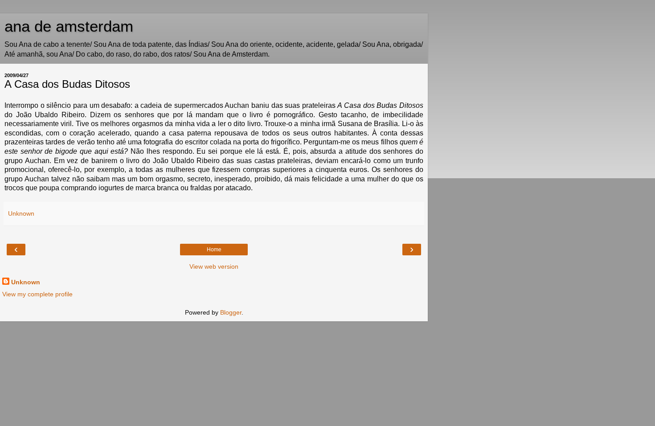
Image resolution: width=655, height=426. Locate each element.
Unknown (25, 282)
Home (214, 249)
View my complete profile (37, 294)
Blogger (231, 312)
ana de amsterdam (68, 26)
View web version (213, 266)
